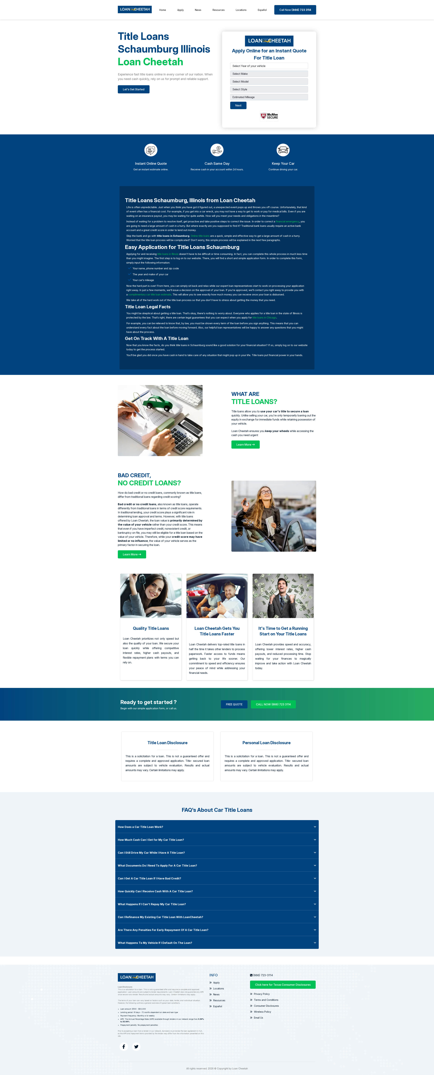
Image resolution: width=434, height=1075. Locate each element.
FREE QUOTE (234, 704)
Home (162, 9)
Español (262, 9)
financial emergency (287, 221)
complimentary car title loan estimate (149, 294)
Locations (241, 9)
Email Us (258, 1017)
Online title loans (200, 235)
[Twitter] (136, 1046)
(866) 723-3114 (263, 975)
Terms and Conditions (266, 999)
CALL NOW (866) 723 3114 (273, 704)
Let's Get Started (133, 89)
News (198, 9)
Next (238, 105)
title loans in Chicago (264, 317)
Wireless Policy (262, 1011)
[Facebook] (124, 1046)
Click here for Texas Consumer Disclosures (283, 984)
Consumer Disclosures (266, 1005)
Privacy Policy (262, 993)
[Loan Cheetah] (135, 10)
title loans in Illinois (168, 254)
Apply (180, 9)
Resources (219, 9)
